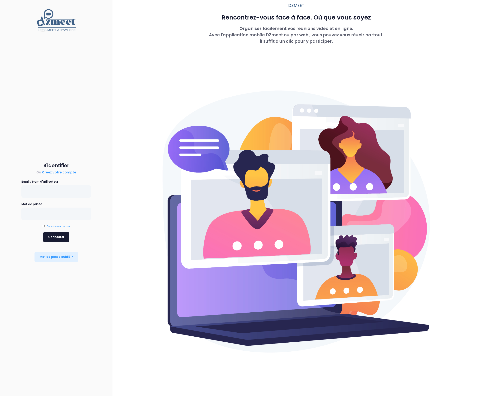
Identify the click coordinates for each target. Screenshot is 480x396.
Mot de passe (31, 204)
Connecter (56, 237)
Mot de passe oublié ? (56, 257)
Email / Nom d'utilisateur (39, 182)
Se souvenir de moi (57, 226)
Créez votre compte (59, 172)
